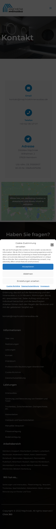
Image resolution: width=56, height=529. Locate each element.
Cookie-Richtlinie (13, 286)
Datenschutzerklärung (30, 286)
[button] (52, 244)
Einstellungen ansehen (28, 281)
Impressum (44, 286)
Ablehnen (28, 274)
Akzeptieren (28, 266)
